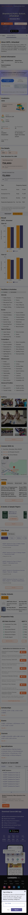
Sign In (16, 909)
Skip (8, 909)
